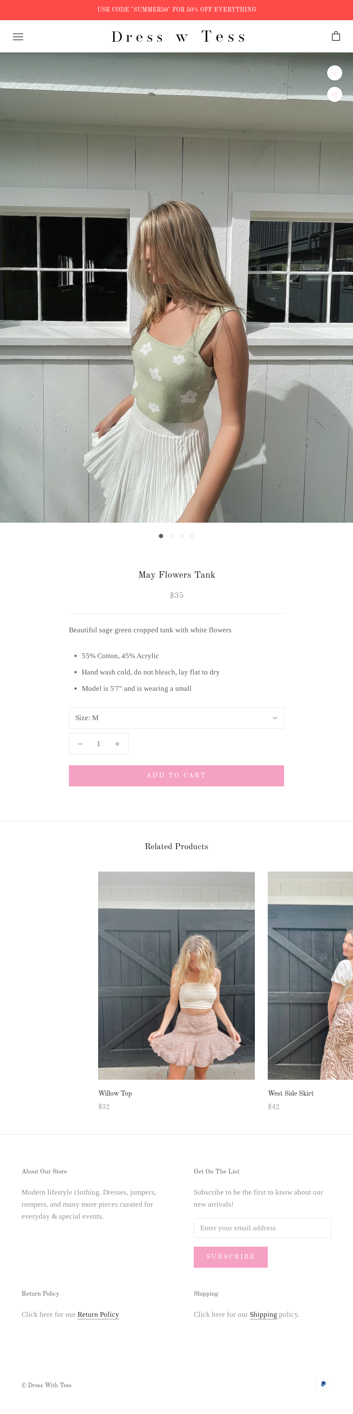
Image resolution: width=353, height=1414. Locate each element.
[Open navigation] (18, 36)
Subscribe (230, 1257)
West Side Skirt (291, 1094)
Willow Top (115, 1094)
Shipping (263, 1314)
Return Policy (98, 1314)
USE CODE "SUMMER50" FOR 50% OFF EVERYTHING (176, 10)
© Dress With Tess (46, 1386)
